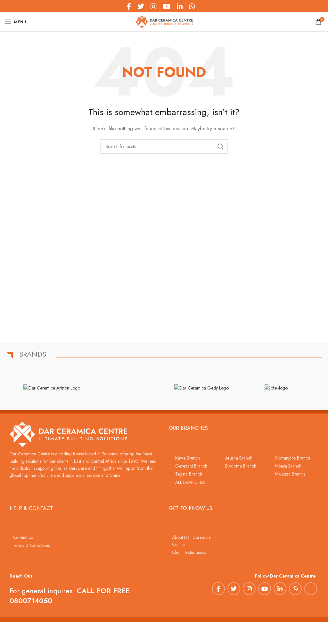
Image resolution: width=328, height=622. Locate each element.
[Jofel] (276, 387)
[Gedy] (201, 387)
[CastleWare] (126, 388)
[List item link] (194, 457)
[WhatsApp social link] (295, 588)
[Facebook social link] (218, 588)
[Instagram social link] (249, 588)
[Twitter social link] (233, 588)
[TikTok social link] (201, 6)
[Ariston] (51, 387)
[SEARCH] (220, 146)
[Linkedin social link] (280, 588)
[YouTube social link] (264, 588)
